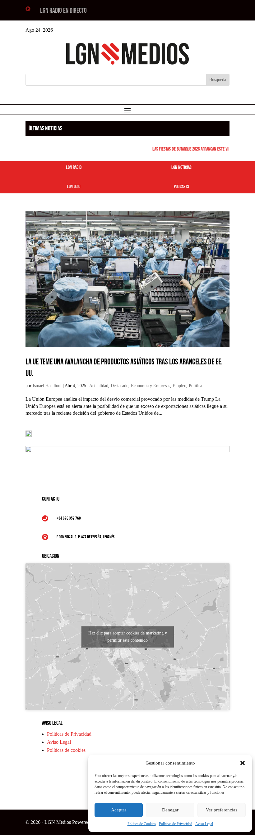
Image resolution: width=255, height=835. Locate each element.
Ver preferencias (221, 809)
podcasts (181, 187)
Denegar (170, 809)
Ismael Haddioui (47, 385)
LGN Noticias (181, 167)
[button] (242, 763)
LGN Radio (73, 167)
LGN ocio (73, 187)
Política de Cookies (142, 824)
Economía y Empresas (150, 385)
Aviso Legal (204, 824)
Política (195, 385)
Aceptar (118, 809)
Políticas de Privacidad (175, 824)
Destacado (119, 385)
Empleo (179, 385)
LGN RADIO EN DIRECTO (63, 11)
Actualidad (98, 385)
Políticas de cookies (66, 750)
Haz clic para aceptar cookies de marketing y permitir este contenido (127, 637)
